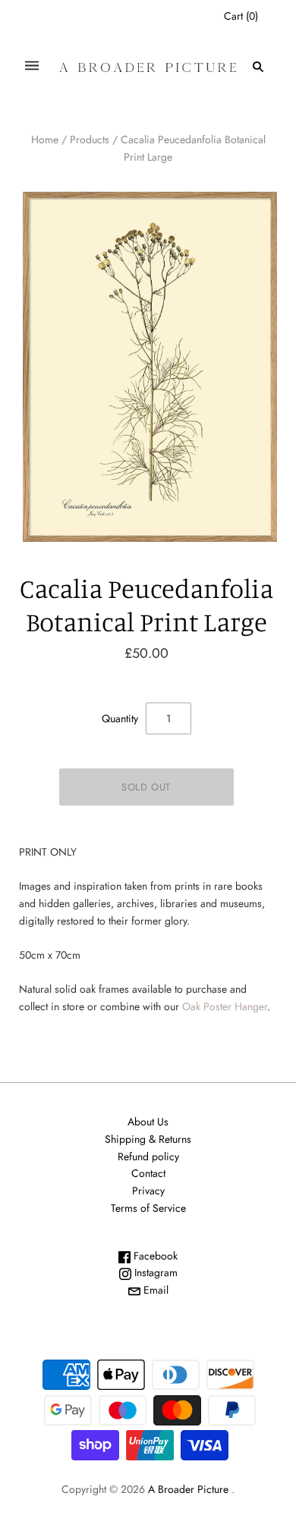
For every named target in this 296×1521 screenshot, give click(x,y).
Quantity (120, 718)
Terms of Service (148, 1208)
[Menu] (32, 66)
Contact (148, 1173)
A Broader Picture (188, 1489)
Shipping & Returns (148, 1139)
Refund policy (148, 1156)
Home (44, 139)
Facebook (154, 1255)
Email (154, 1289)
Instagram (154, 1272)
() (241, 15)
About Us (148, 1121)
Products (89, 139)
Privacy (148, 1190)
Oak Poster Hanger (224, 1006)
